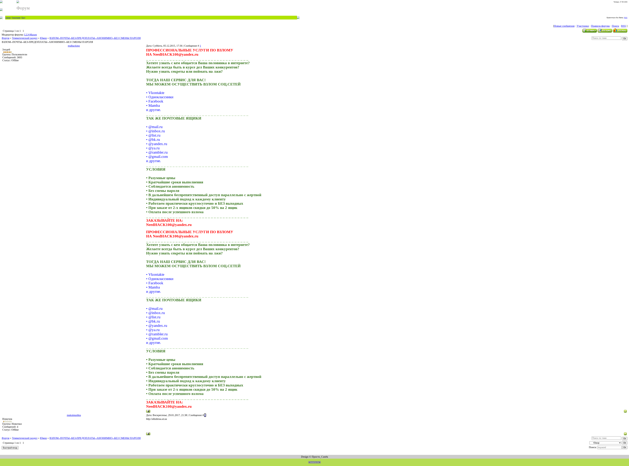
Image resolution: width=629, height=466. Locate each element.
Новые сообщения (564, 26)
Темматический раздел (24, 38)
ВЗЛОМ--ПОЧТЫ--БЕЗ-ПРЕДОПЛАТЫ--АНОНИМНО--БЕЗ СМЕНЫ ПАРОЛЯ (95, 38)
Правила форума (600, 26)
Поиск (615, 26)
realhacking (74, 45)
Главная (8, 18)
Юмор (43, 38)
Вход (23, 18)
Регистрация (16, 18)
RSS (625, 18)
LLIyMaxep (30, 34)
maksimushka (74, 415)
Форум (5, 38)
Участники (583, 26)
